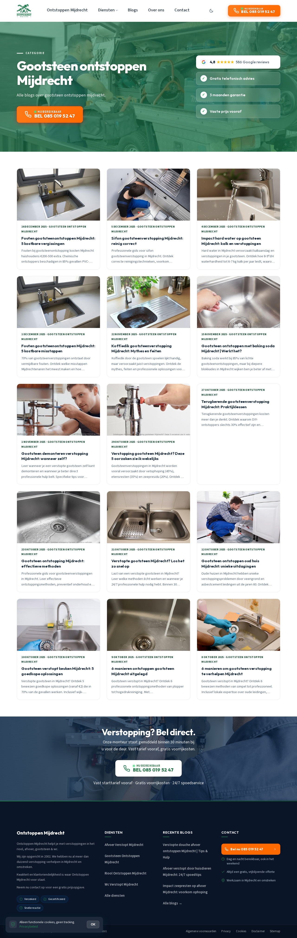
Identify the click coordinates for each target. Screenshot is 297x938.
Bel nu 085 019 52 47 (246, 849)
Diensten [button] (106, 10)
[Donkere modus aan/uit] (211, 10)
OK (93, 924)
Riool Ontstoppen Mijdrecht (125, 873)
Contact (182, 10)
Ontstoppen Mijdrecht (67, 10)
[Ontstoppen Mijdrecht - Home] (24, 10)
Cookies (241, 931)
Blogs (133, 10)
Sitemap (275, 931)
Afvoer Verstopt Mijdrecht (124, 844)
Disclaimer (258, 931)
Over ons (156, 10)
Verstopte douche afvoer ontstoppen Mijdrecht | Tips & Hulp (185, 851)
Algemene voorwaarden (201, 931)
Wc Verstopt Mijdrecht (121, 884)
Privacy (226, 931)
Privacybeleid (28, 926)
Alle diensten (115, 895)
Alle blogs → (172, 903)
